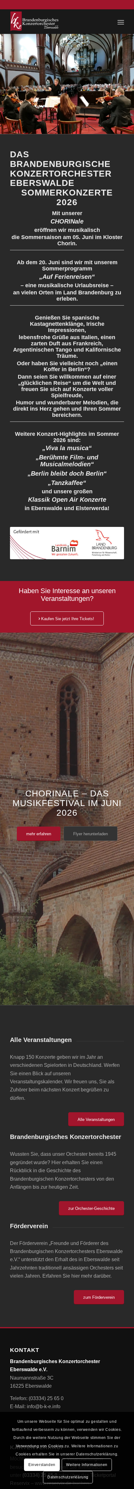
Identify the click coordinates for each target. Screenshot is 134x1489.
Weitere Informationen (87, 1465)
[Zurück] (5, 83)
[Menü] (120, 21)
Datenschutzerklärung (68, 1477)
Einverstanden (41, 1465)
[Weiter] (128, 83)
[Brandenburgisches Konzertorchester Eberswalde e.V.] (55, 21)
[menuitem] (120, 21)
